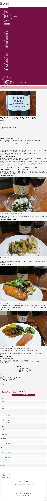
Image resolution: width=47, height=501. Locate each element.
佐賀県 (7, 70)
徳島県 (7, 64)
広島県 (7, 60)
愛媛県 (7, 66)
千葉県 (7, 36)
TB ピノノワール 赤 (20, 366)
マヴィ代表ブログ (7, 80)
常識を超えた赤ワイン (6, 135)
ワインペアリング (5, 84)
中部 (4, 40)
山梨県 (7, 44)
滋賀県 (7, 54)
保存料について (6, 17)
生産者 (3, 19)
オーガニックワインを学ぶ (8, 18)
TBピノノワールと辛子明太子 (8, 134)
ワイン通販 (3, 431)
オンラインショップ (5, 78)
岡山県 (7, 58)
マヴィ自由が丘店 (7, 23)
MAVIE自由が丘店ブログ (8, 81)
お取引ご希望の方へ (7, 76)
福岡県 (7, 69)
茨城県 (7, 37)
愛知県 (7, 41)
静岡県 (7, 42)
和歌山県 (7, 56)
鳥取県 (7, 59)
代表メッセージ (6, 10)
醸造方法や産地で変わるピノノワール (9, 127)
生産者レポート (6, 21)
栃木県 (7, 38)
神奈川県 (7, 34)
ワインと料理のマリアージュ (6, 452)
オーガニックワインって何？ (8, 15)
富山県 (7, 47)
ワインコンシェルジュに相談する (23, 394)
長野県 (7, 43)
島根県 (7, 61)
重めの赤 (27, 368)
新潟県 (7, 45)
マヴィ (3, 8)
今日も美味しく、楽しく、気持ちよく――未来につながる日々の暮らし (15, 82)
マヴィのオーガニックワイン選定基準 (8, 417)
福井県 (7, 53)
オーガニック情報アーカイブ (6, 462)
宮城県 (7, 30)
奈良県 (7, 55)
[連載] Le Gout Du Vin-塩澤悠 (6, 457)
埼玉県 (7, 35)
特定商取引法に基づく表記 (6, 477)
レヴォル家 (30, 370)
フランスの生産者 (24, 370)
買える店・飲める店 (7, 24)
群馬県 (7, 39)
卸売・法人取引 (6, 12)
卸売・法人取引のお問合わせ (8, 77)
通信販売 (3, 475)
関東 (4, 32)
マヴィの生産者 (6, 20)
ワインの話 (2, 90)
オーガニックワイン (5, 14)
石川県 (7, 46)
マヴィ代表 (2, 376)
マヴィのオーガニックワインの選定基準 (10, 16)
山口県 (7, 62)
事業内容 (3, 401)
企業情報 (5, 11)
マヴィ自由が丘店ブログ (6, 459)
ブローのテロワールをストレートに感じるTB (10, 128)
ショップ (3, 22)
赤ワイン (23, 368)
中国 (4, 57)
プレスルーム (6, 13)
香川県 (7, 65)
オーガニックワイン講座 (6, 443)
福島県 (7, 31)
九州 (4, 68)
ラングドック (30, 369)
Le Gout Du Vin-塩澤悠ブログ (8, 83)
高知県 (7, 67)
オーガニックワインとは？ (6, 415)
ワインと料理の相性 (5, 476)
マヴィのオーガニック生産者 (6, 420)
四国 (4, 63)
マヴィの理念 (6, 9)
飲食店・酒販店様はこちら (6, 472)
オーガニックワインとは (6, 474)
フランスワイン (24, 369)
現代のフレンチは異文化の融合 (7, 129)
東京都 (7, 33)
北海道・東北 (6, 25)
